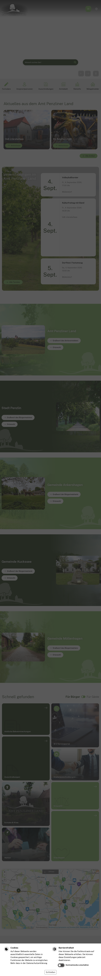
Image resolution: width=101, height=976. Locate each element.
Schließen (50, 972)
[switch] (61, 965)
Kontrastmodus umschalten (77, 965)
